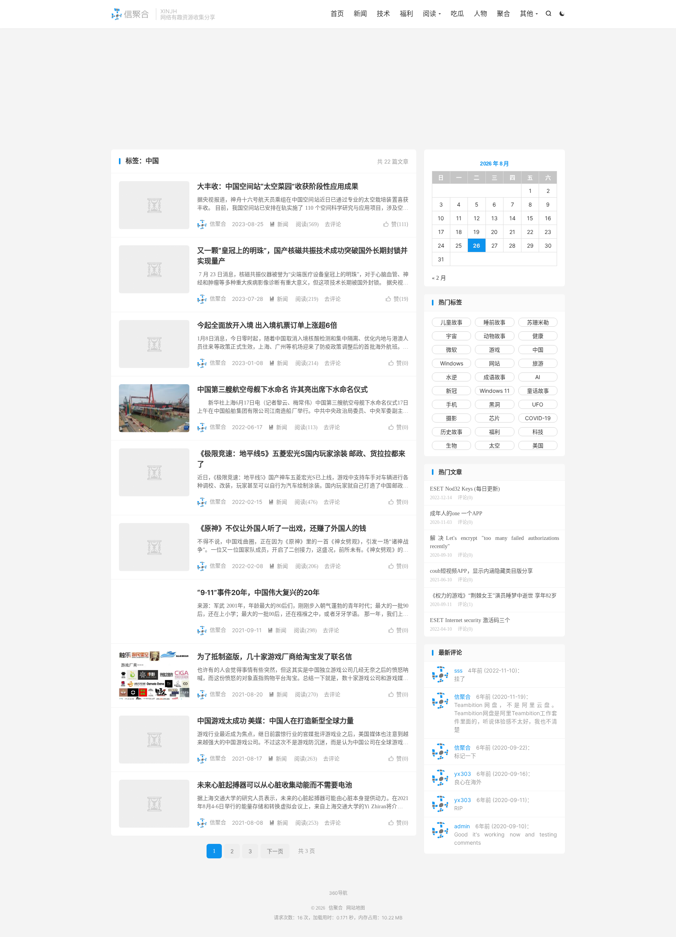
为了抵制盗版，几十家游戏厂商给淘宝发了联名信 (274, 657)
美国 (537, 445)
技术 (383, 14)
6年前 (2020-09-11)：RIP (493, 804)
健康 (537, 336)
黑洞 (494, 404)
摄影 (451, 418)
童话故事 (538, 390)
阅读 (429, 14)
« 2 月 (439, 278)
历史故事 (451, 431)
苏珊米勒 (538, 322)
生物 (451, 445)
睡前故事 (494, 322)
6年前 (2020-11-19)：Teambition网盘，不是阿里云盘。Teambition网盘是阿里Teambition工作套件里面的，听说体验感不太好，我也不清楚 (505, 713)
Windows (451, 363)
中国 (537, 349)
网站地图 (355, 908)
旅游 (537, 363)
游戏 (494, 349)
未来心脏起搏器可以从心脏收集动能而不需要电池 (274, 785)
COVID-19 (538, 418)
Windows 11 (495, 390)
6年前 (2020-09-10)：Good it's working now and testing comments (505, 834)
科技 (537, 431)
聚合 (503, 14)
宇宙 (451, 336)
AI (537, 377)
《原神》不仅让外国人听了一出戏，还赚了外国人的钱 (281, 528)
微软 (451, 349)
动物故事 (494, 336)
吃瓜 (457, 14)
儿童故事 (451, 322)
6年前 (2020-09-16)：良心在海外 (493, 777)
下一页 (275, 851)
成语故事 (494, 377)
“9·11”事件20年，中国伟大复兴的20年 (258, 592)
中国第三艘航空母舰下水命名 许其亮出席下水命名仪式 (282, 389)
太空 (494, 445)
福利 (406, 14)
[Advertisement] (338, 91)
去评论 (333, 224)
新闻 (360, 14)
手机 (451, 404)
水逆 (451, 377)
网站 (494, 363)
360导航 (338, 893)
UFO (537, 404)
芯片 (494, 418)
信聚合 (131, 14)
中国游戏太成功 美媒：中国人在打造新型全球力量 (275, 721)
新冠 (451, 390)
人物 (480, 14)
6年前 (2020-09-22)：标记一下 (493, 751)
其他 (526, 14)
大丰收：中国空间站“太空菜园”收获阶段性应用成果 (277, 186)
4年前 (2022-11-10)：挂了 (488, 674)
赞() (395, 224)
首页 (337, 14)
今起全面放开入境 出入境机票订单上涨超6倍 (267, 325)
